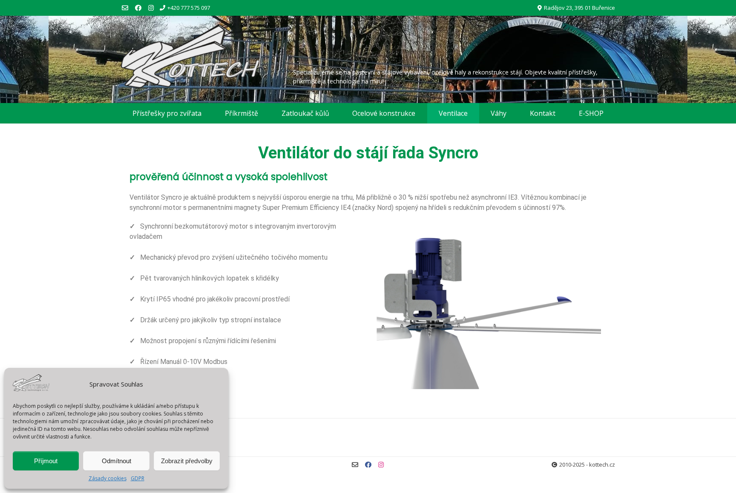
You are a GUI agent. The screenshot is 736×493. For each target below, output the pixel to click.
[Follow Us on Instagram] (151, 8)
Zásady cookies (107, 478)
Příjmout (46, 460)
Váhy (498, 113)
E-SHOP (591, 113)
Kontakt (542, 113)
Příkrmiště (241, 113)
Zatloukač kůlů (305, 113)
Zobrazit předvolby (187, 460)
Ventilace (453, 113)
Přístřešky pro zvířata (166, 113)
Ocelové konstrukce (383, 113)
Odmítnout (116, 460)
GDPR (137, 478)
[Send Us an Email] (125, 8)
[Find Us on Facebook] (138, 8)
